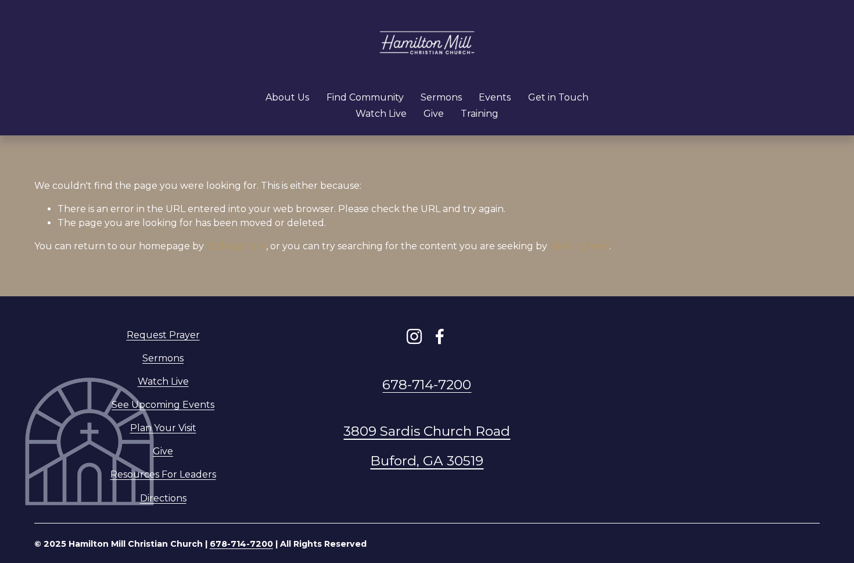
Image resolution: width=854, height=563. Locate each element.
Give (434, 113)
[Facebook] (440, 336)
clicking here (236, 246)
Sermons (441, 97)
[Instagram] (414, 336)
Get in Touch (558, 97)
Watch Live (381, 113)
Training (479, 113)
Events (495, 97)
